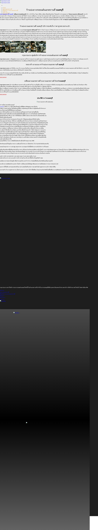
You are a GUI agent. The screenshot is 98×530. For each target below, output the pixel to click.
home (4, 7)
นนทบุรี (2, 106)
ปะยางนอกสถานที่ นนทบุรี (6, 14)
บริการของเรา (6, 13)
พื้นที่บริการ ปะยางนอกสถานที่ (10, 10)
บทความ (5, 11)
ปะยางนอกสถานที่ (7, 9)
